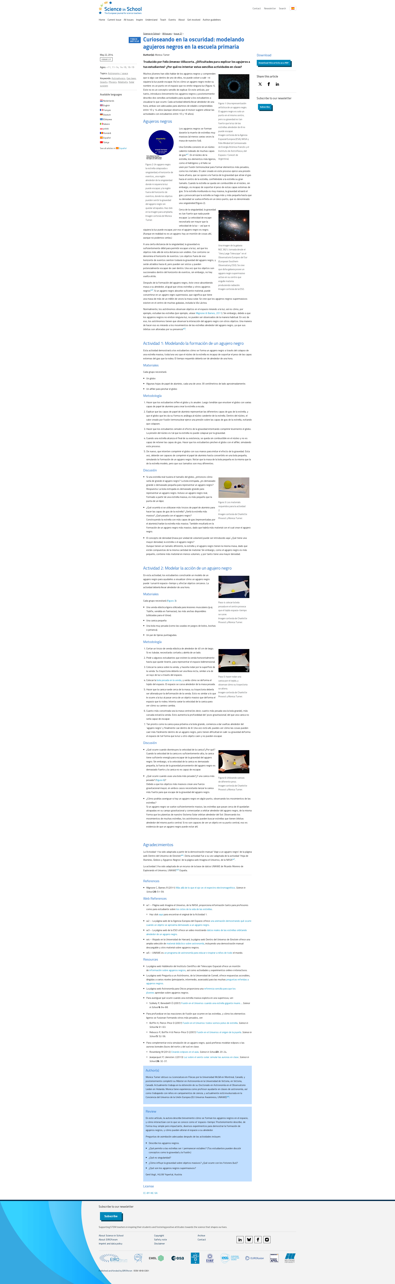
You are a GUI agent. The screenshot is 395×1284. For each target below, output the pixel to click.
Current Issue (114, 19)
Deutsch (107, 114)
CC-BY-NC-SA (150, 1193)
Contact (257, 8)
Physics (113, 82)
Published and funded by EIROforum (115, 1270)
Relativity (123, 82)
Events (172, 19)
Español (107, 137)
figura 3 (171, 600)
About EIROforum (108, 1239)
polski (106, 128)
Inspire (139, 19)
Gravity (103, 82)
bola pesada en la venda (169, 680)
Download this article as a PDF (274, 62)
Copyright (159, 1235)
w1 (187, 154)
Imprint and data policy (110, 1243)
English (106, 105)
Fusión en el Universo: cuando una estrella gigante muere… (211, 1003)
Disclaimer (159, 1243)
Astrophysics (118, 78)
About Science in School (111, 1235)
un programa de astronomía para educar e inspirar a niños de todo (198, 953)
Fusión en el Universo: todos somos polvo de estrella (210, 1023)
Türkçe (106, 142)
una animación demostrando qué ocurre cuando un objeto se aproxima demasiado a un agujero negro (198, 923)
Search (282, 8)
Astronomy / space (118, 73)
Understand (151, 19)
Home (102, 19)
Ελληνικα (107, 119)
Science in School (151, 33)
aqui (161, 914)
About (181, 19)
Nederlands (108, 100)
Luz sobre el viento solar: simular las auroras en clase (211, 1057)
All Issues (129, 19)
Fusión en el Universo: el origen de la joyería (218, 1032)
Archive (201, 1235)
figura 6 (160, 780)
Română (107, 133)
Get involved (193, 19)
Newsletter (270, 8)
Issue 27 (178, 33)
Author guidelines (212, 19)
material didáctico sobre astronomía (185, 943)
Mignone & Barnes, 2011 (209, 313)
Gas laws (131, 78)
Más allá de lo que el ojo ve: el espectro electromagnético (205, 887)
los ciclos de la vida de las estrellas (194, 909)
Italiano (106, 124)
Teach (163, 19)
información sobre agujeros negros (167, 970)
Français (107, 110)
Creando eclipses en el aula (185, 1052)
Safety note (160, 1239)
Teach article (134, 40)
